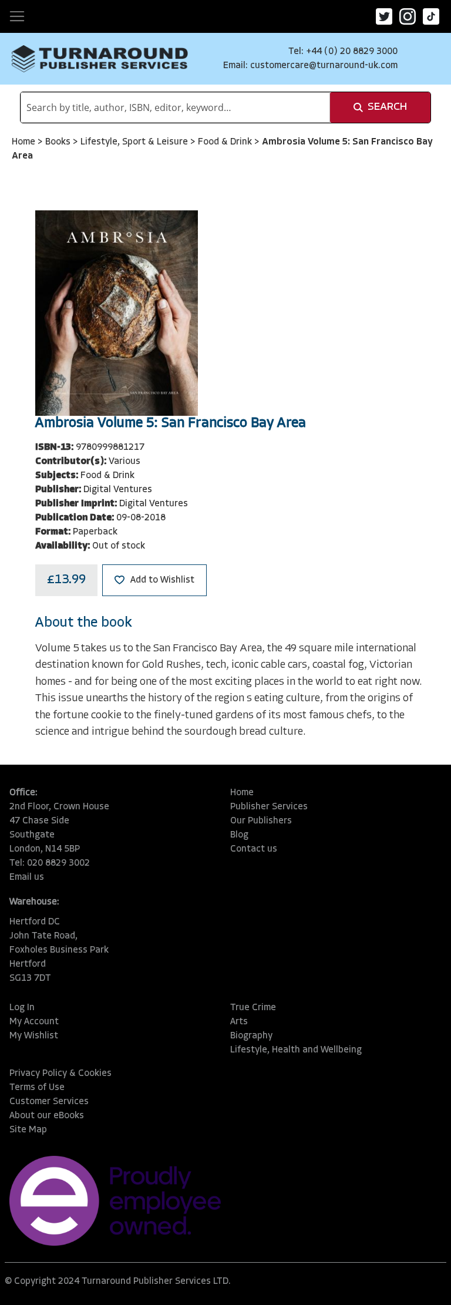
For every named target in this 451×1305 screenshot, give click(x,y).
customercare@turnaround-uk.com (324, 65)
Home (25, 142)
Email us (26, 877)
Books (59, 142)
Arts (239, 1022)
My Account (34, 1022)
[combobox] (175, 107)
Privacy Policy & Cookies (60, 1073)
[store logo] (100, 58)
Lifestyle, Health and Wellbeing (296, 1050)
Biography (251, 1036)
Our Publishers (261, 821)
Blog (239, 835)
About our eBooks (46, 1116)
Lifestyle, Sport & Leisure (135, 142)
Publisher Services (269, 807)
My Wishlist (33, 1036)
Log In (22, 1008)
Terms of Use (37, 1087)
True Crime (253, 1008)
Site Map (28, 1130)
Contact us (253, 849)
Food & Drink (226, 142)
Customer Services (49, 1101)
